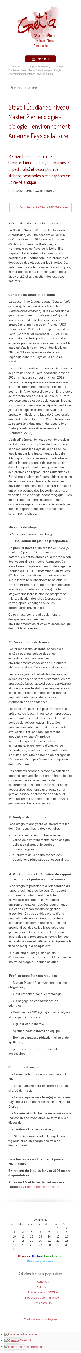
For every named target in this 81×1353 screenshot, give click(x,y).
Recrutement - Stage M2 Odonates (44, 207)
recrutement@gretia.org (42, 1186)
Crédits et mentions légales (40, 1319)
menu (43, 58)
